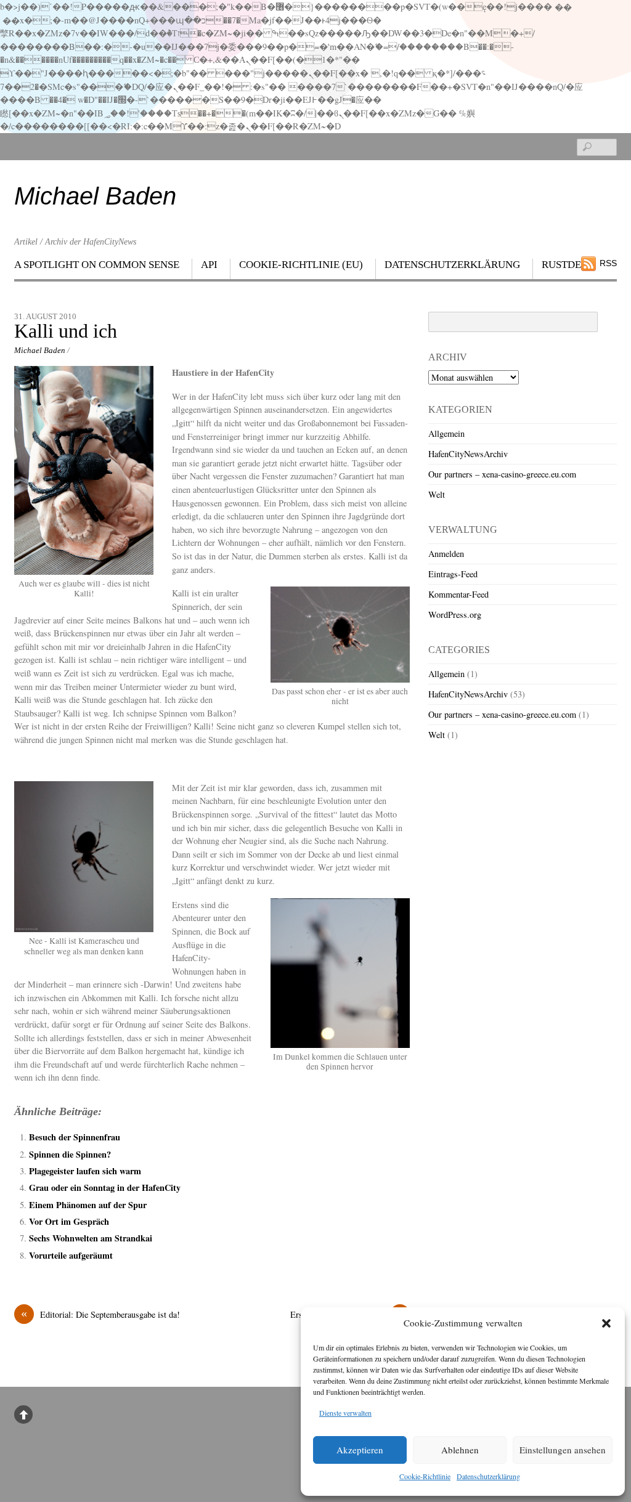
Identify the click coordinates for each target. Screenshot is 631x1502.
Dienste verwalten (345, 1413)
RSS (608, 263)
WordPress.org (454, 614)
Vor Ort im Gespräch (69, 1221)
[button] (606, 1323)
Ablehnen (460, 1449)
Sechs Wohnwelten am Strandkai (90, 1238)
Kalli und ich (65, 331)
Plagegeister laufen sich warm (85, 1170)
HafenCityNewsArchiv (468, 454)
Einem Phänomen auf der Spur (88, 1204)
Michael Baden (39, 350)
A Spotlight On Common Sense (96, 264)
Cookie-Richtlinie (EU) (301, 264)
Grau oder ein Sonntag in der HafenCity (105, 1187)
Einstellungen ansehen (562, 1449)
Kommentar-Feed (458, 594)
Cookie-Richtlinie (424, 1476)
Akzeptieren (359, 1449)
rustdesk (568, 264)
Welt (436, 494)
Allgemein (446, 433)
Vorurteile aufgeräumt (71, 1255)
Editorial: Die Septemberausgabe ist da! (100, 1314)
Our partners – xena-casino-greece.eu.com (502, 474)
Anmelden (446, 553)
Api (209, 264)
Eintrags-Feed (453, 574)
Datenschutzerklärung (488, 1476)
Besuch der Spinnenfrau (74, 1137)
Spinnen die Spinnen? (70, 1154)
